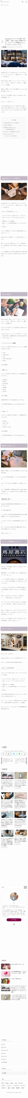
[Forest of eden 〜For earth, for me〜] (5, 2)
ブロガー (3, 1085)
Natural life (5, 1050)
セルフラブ (20, 1083)
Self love (5, 1056)
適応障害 (5, 1062)
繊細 (9, 1087)
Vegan (4, 1059)
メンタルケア (16, 1085)
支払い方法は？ (8, 125)
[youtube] (14, 924)
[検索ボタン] (22, 2)
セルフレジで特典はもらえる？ (12, 131)
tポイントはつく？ (9, 134)
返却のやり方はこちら (10, 127)
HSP (4, 1044)
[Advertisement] (14, 21)
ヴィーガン (23, 1085)
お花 (16, 1083)
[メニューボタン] (26, 2)
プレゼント (9, 1085)
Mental (4, 1047)
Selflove (7, 1083)
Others (4, 747)
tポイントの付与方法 (12, 136)
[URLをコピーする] (24, 754)
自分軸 (13, 1087)
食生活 (22, 1087)
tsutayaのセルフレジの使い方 (11, 122)
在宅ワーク (4, 1087)
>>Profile (13, 919)
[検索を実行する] (25, 887)
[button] (3, 754)
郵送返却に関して (11, 129)
